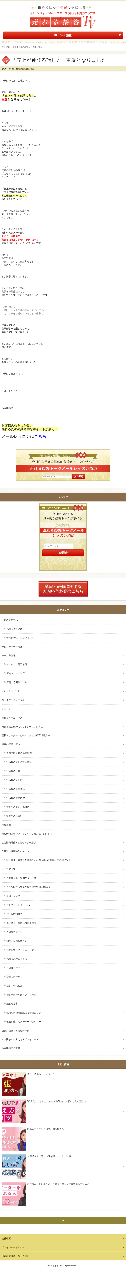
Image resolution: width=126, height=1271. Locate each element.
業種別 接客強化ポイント (15, 851)
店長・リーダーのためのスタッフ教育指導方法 (26, 735)
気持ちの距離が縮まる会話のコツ (23, 1012)
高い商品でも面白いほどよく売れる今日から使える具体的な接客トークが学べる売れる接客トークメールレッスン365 (63, 461)
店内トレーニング (15, 673)
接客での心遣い (14, 816)
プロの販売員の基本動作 (19, 753)
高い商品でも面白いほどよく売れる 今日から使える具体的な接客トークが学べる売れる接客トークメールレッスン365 (63, 523)
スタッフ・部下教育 (16, 664)
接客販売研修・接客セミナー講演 (19, 842)
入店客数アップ (14, 931)
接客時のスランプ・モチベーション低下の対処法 (27, 833)
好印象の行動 (13, 771)
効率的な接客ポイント (17, 940)
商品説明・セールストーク (20, 949)
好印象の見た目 (14, 780)
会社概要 (6, 1238)
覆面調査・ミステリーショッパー (23, 1021)
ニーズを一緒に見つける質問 (21, 923)
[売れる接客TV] (63, 6)
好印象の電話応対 (15, 798)
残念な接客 (12, 1003)
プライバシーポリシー (13, 1247)
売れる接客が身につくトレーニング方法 (22, 726)
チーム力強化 (8, 655)
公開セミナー (8, 709)
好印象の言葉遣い (15, 789)
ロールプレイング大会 (13, 700)
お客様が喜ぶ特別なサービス (21, 878)
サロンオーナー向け (12, 646)
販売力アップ (8, 869)
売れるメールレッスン (13, 717)
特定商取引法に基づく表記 (15, 1256)
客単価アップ (13, 967)
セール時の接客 (14, 913)
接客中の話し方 (14, 985)
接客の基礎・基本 (11, 744)
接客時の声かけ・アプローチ (21, 994)
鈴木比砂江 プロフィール (20, 637)
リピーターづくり (11, 691)
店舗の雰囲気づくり (16, 682)
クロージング (13, 895)
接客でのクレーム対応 (17, 807)
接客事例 (6, 825)
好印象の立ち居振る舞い (19, 762)
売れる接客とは (14, 628)
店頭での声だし (14, 976)
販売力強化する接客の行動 (15, 1030)
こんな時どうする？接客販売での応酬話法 (28, 887)
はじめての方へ (10, 620)
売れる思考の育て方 (16, 958)
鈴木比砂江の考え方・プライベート (20, 1039)
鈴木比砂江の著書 (20, 47)
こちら (40, 436)
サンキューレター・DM (18, 905)
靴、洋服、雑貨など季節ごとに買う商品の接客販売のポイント (38, 860)
